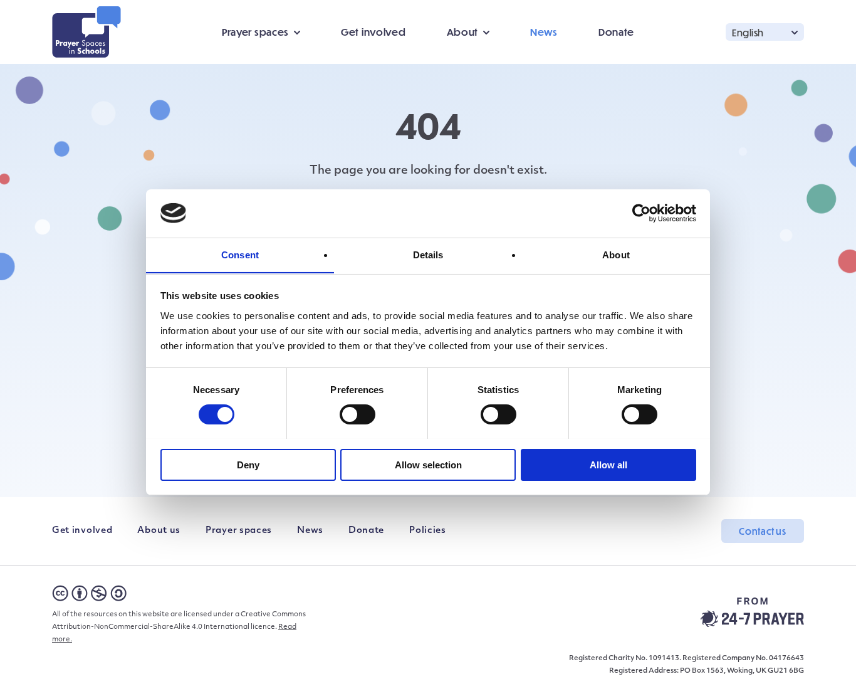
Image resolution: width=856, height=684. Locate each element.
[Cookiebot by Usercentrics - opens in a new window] (641, 213)
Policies (427, 530)
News (544, 32)
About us (158, 530)
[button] (765, 31)
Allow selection (428, 464)
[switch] (357, 414)
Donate (616, 32)
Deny (248, 464)
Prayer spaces (239, 530)
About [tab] (616, 254)
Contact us (762, 531)
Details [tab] (428, 254)
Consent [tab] (240, 254)
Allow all (608, 464)
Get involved (373, 32)
